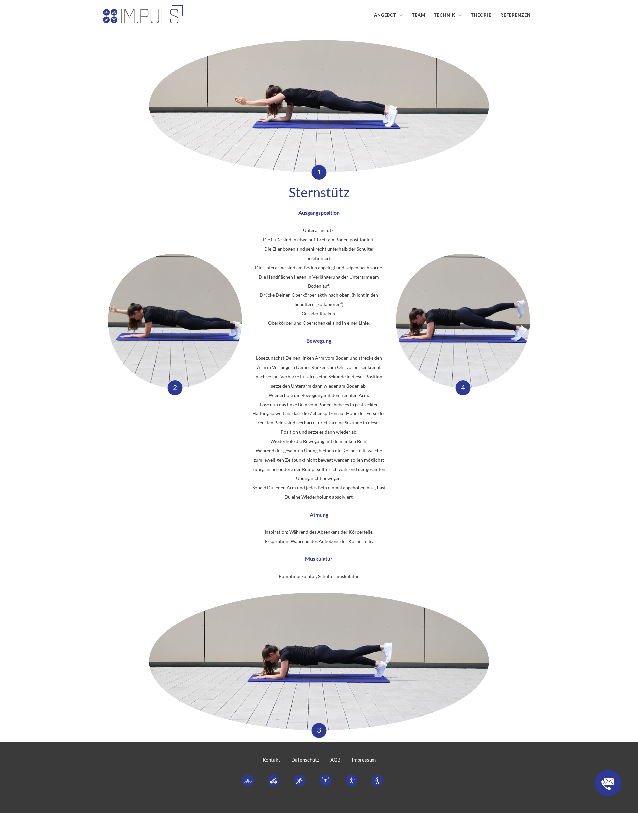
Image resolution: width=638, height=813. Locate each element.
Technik (444, 15)
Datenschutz (305, 760)
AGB (335, 760)
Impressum (364, 760)
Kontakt (271, 760)
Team (418, 15)
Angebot (385, 15)
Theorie (481, 15)
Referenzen (515, 15)
